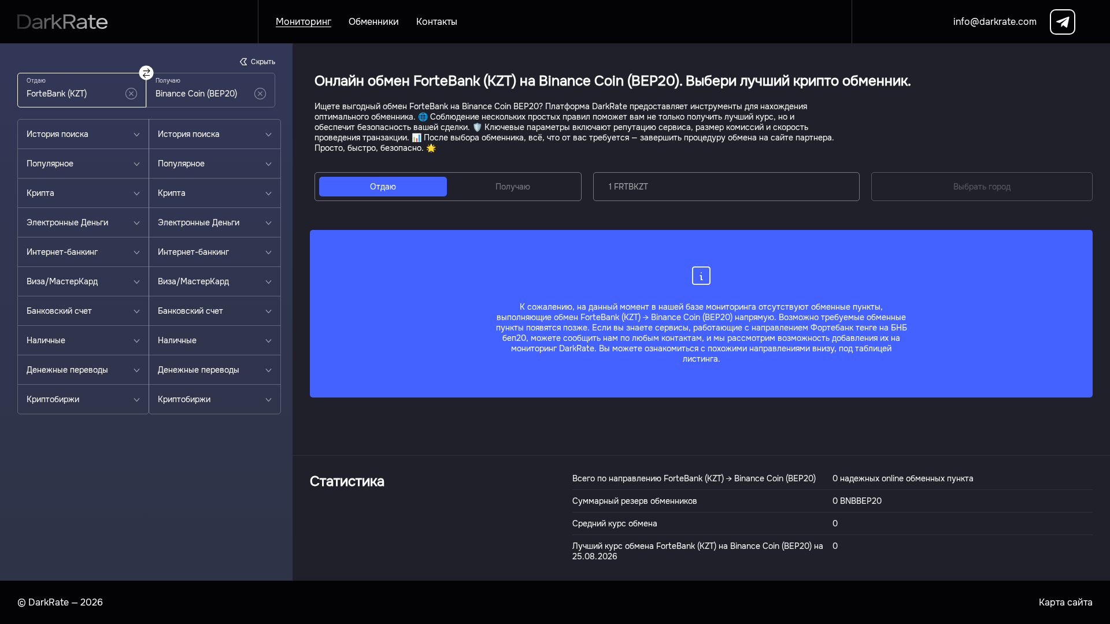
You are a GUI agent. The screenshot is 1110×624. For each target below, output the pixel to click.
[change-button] (146, 73)
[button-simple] (131, 93)
